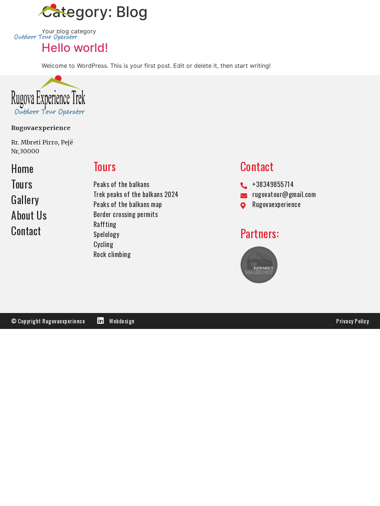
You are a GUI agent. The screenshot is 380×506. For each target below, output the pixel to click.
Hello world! (75, 47)
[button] (364, 22)
